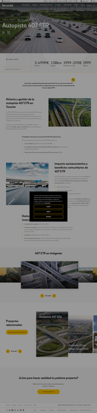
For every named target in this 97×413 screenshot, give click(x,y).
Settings (48, 216)
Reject (48, 211)
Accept (48, 206)
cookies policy (47, 203)
